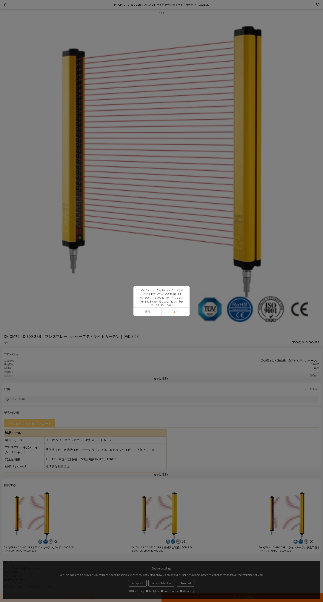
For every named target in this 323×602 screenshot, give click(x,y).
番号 (147, 312)
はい (175, 312)
